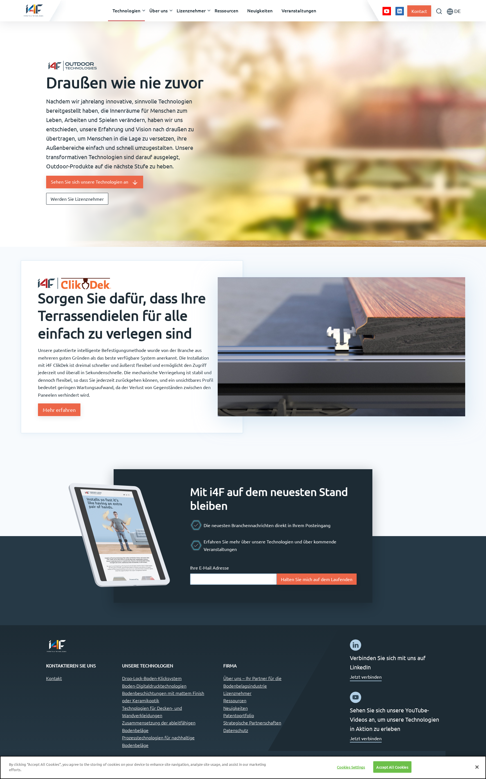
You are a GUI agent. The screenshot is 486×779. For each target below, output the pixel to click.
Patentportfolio (238, 715)
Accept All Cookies (392, 767)
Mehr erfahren (59, 410)
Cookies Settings (351, 767)
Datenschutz (235, 730)
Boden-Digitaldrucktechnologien (154, 686)
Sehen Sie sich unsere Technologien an (91, 181)
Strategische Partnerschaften (252, 722)
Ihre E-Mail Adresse (209, 567)
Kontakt (54, 678)
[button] (126, 10)
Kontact (419, 11)
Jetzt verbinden (366, 676)
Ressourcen (234, 700)
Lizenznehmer (237, 693)
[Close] (477, 767)
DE (457, 11)
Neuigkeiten (235, 708)
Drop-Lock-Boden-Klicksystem (152, 678)
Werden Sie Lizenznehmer (77, 199)
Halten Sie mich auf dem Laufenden (316, 579)
